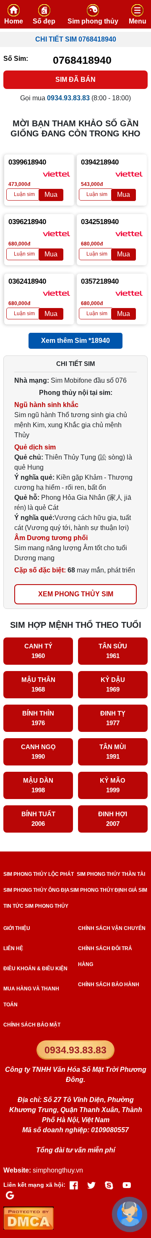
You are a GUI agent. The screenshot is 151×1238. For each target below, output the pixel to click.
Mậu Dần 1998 (38, 785)
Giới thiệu (16, 928)
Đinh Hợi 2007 (112, 818)
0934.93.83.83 (75, 1050)
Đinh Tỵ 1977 (112, 718)
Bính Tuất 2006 (38, 818)
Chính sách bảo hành (108, 984)
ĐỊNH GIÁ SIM (131, 890)
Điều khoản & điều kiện (35, 969)
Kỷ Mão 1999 (112, 785)
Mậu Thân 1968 (38, 684)
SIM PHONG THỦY (92, 890)
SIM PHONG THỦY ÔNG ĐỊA (36, 890)
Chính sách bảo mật (31, 1025)
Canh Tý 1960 (38, 651)
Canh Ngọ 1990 (38, 751)
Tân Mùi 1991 (112, 751)
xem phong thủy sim (75, 594)
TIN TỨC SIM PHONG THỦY (35, 906)
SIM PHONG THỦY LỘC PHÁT (38, 874)
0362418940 (27, 281)
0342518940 (100, 222)
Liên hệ (13, 948)
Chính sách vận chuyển (112, 928)
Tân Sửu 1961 (113, 651)
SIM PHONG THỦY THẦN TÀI (111, 874)
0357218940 (100, 281)
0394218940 (100, 162)
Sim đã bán (75, 79)
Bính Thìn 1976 (38, 718)
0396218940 (27, 222)
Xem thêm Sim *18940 (75, 340)
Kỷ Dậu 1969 (113, 684)
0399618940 (27, 162)
